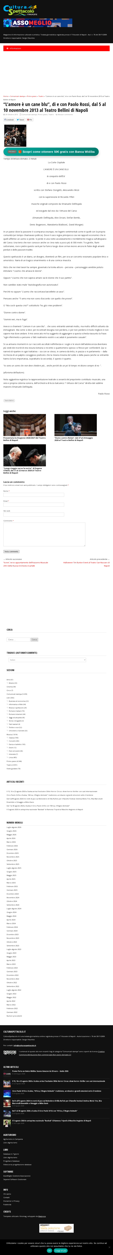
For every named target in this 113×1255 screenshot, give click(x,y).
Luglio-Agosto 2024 (14, 908)
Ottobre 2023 (12, 942)
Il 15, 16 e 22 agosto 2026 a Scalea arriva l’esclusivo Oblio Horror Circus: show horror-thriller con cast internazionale (52, 791)
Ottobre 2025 (12, 860)
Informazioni (15, 48)
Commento (8, 521)
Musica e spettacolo (16, 708)
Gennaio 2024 (12, 931)
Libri (8, 698)
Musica (9, 734)
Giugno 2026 (11, 831)
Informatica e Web (16, 704)
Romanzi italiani (15, 711)
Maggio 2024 (11, 916)
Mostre (11, 683)
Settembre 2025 (13, 864)
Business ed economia (17, 701)
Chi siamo (7, 1194)
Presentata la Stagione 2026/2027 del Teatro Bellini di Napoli (24, 439)
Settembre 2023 (13, 945)
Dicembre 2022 (13, 975)
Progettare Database (11, 1161)
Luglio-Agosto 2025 (14, 868)
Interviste (12, 754)
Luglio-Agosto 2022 (14, 990)
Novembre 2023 (13, 938)
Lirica (11, 757)
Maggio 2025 (11, 875)
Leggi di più (60, 1250)
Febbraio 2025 (12, 886)
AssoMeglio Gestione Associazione (16, 1176)
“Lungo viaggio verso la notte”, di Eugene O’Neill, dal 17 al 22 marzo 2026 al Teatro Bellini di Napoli (22, 470)
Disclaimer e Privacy (11, 1201)
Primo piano (43, 114)
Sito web (6, 511)
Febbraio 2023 (12, 968)
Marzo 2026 (11, 842)
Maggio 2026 (11, 834)
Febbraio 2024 (12, 927)
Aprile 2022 (11, 1001)
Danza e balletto (15, 744)
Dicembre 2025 (13, 853)
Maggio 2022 (11, 997)
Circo (9, 690)
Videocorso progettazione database (17, 1164)
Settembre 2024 (13, 905)
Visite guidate (12, 768)
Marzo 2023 (11, 964)
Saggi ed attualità (15, 718)
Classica (11, 738)
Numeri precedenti (14, 1016)
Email (6, 501)
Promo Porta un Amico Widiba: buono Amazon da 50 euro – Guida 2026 (40, 1071)
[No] (109, 1247)
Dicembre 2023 (13, 934)
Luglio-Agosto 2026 (14, 827)
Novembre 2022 (13, 979)
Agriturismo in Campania (13, 1139)
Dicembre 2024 (13, 894)
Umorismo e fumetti (16, 731)
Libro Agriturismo (10, 1142)
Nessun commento (65, 114)
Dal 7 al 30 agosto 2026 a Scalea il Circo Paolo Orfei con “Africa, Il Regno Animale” (38, 806)
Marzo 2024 (11, 923)
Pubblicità (7, 1204)
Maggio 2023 (11, 957)
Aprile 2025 (11, 879)
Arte (8, 680)
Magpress (42, 1216)
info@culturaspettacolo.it (25, 1045)
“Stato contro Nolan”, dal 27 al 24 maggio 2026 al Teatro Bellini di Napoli (73, 439)
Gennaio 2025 (12, 890)
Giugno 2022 (11, 994)
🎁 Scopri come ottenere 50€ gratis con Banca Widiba (52, 151)
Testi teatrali (13, 724)
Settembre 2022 (13, 986)
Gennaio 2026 (12, 849)
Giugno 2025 (11, 872)
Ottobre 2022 (12, 982)
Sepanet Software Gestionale (14, 1179)
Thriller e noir (14, 727)
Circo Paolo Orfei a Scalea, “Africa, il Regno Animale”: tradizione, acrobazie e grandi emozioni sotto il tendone (50, 795)
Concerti (12, 741)
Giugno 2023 (11, 953)
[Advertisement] (56, 73)
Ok (49, 1250)
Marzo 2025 (11, 883)
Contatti (6, 1197)
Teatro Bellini (9, 400)
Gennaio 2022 (12, 1012)
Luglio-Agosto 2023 (14, 949)
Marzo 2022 (11, 1005)
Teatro (51, 114)
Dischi (11, 748)
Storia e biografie (15, 721)
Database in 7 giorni (11, 1154)
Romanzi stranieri (15, 714)
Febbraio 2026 (12, 846)
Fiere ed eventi (14, 751)
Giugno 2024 (11, 912)
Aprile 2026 (11, 838)
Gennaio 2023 (12, 971)
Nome (6, 491)
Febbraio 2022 (12, 1008)
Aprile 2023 (11, 960)
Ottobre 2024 (12, 901)
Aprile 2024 (11, 920)
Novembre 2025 (13, 857)
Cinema (10, 687)
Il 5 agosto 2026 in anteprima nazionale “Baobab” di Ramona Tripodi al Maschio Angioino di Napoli (45, 809)
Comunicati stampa (29, 114)
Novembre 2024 (13, 897)
